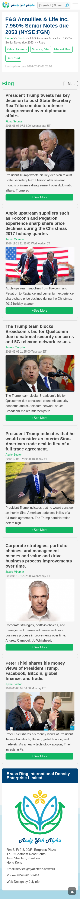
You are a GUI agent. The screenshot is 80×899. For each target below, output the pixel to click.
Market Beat (62, 49)
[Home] (18, 5)
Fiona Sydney (14, 121)
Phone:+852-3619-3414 (23, 875)
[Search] (67, 5)
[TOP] (72, 891)
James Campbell (16, 347)
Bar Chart (13, 58)
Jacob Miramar (15, 239)
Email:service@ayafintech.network (31, 869)
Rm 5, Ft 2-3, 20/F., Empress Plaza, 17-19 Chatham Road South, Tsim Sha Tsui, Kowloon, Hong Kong (32, 856)
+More (71, 84)
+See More (39, 197)
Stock (21, 38)
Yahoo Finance (17, 49)
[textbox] (53, 5)
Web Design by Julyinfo (23, 881)
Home (9, 38)
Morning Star (41, 49)
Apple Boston (14, 454)
